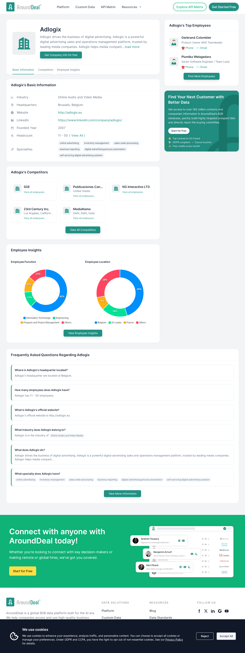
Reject (205, 636)
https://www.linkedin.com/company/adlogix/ (90, 120)
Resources (129, 7)
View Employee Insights (83, 333)
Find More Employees (201, 76)
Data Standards (160, 617)
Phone (187, 47)
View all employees (34, 192)
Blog (152, 611)
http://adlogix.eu (70, 112)
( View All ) (77, 135)
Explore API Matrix (189, 7)
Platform (63, 7)
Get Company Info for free (61, 55)
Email (201, 47)
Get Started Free (224, 7)
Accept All (226, 636)
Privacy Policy (174, 639)
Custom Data (85, 7)
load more (132, 47)
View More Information (122, 493)
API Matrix (108, 7)
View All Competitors (83, 229)
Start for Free (178, 130)
